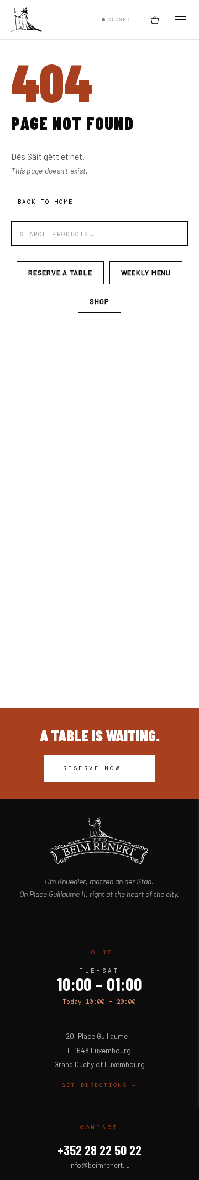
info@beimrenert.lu (99, 1165)
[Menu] (180, 19)
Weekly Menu (146, 272)
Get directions (99, 1085)
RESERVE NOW (92, 768)
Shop (99, 301)
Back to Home (45, 201)
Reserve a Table (60, 272)
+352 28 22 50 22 (99, 1150)
